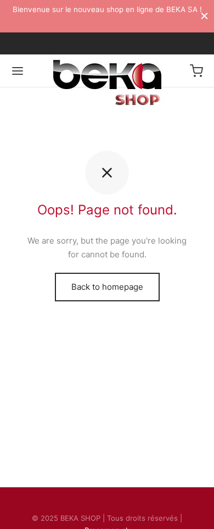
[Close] (204, 16)
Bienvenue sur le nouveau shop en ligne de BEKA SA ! (107, 9)
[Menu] (17, 71)
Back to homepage (107, 287)
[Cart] (196, 71)
